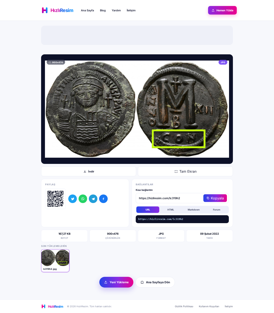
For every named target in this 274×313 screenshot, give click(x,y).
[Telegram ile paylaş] (93, 198)
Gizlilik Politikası (184, 306)
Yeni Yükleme (119, 282)
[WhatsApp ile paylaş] (83, 198)
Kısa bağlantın (144, 189)
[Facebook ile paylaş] (103, 198)
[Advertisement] (137, 35)
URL (148, 209)
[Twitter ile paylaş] (72, 198)
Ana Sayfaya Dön (158, 282)
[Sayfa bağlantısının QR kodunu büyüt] (55, 198)
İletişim (131, 10)
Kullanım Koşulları (209, 306)
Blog (103, 10)
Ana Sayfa (87, 10)
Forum (216, 209)
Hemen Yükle (224, 10)
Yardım (116, 10)
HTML (170, 209)
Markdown (194, 209)
